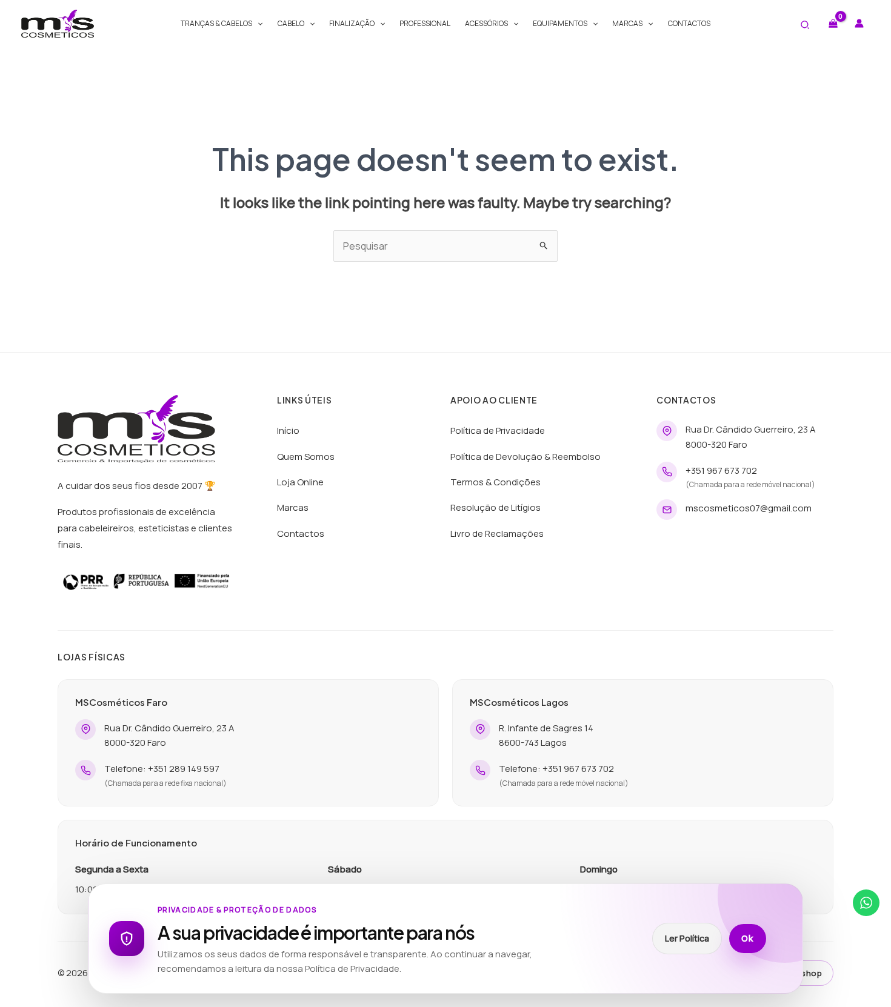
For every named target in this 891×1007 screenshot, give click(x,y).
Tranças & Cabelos (216, 23)
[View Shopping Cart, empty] (833, 23)
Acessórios (486, 23)
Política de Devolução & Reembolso (525, 456)
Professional (424, 23)
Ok (747, 938)
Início (288, 430)
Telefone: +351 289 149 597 (161, 768)
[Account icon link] (859, 23)
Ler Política (687, 938)
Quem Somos (306, 456)
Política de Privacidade (497, 430)
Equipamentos (560, 23)
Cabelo (291, 23)
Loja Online (300, 482)
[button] (257, 24)
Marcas (627, 23)
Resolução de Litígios (495, 507)
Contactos (689, 23)
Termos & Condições (495, 482)
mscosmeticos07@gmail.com (749, 508)
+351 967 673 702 (721, 470)
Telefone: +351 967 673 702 (556, 768)
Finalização (352, 23)
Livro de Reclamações (497, 533)
